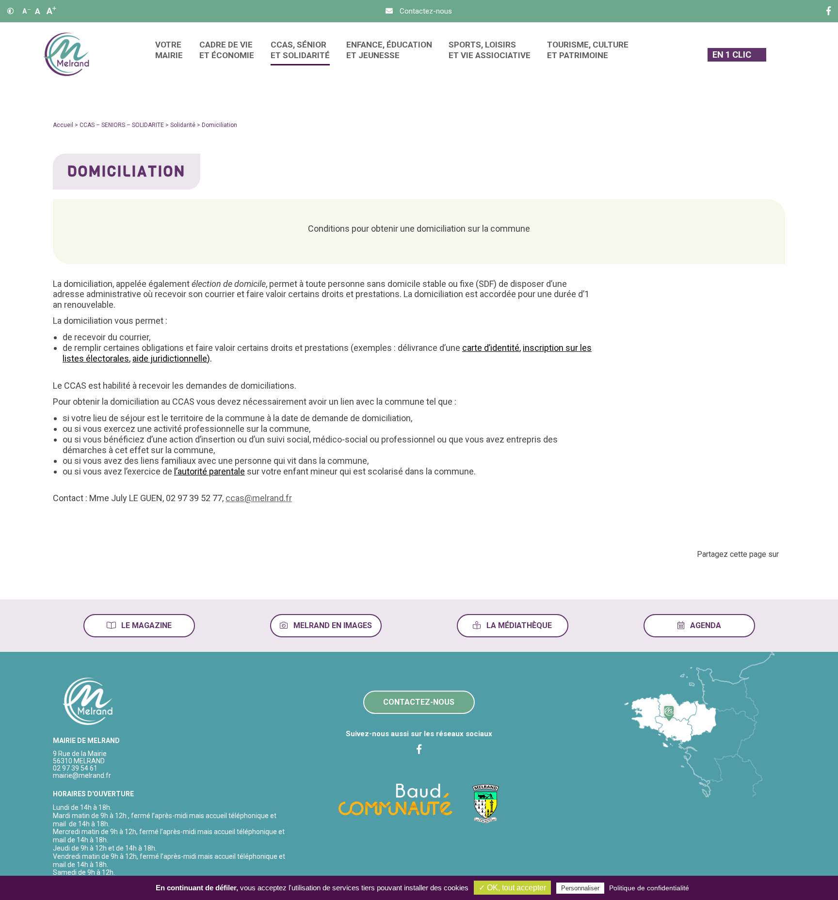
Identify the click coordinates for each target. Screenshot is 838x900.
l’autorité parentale (209, 471)
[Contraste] (10, 11)
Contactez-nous (418, 702)
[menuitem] (169, 54)
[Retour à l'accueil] (88, 702)
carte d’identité (490, 348)
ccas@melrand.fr (259, 498)
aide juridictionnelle (169, 358)
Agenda (704, 625)
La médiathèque (518, 625)
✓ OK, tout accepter (512, 888)
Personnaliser (580, 888)
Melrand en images (331, 625)
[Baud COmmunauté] (395, 799)
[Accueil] (66, 54)
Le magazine (145, 625)
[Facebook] (828, 11)
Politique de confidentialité (649, 888)
